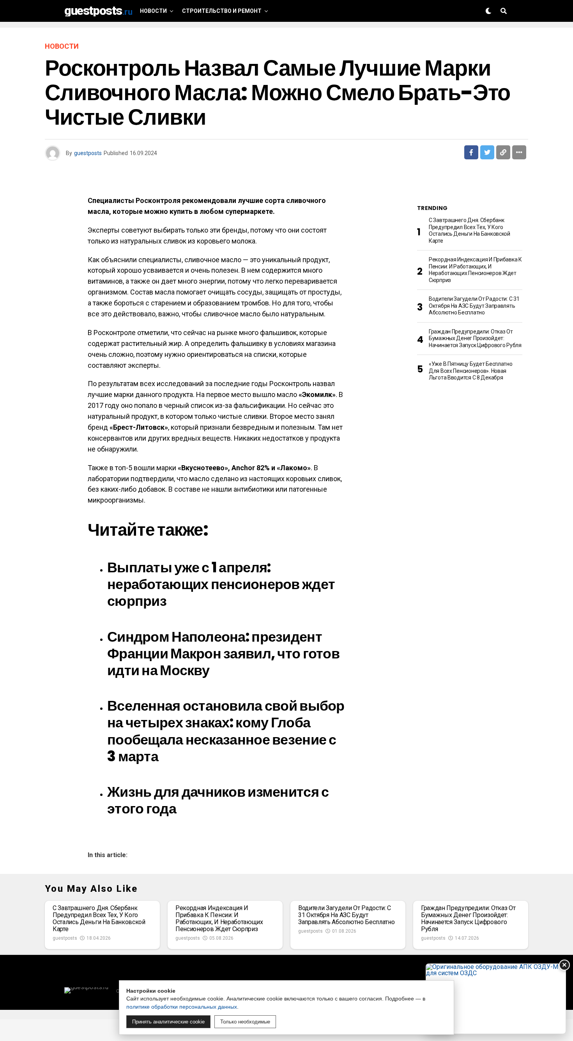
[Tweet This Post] (487, 152)
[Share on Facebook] (471, 152)
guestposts (88, 153)
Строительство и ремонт (222, 11)
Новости (153, 11)
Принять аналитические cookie (168, 1022)
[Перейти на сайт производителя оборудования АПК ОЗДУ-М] (496, 999)
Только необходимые (245, 1022)
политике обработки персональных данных (181, 1007)
